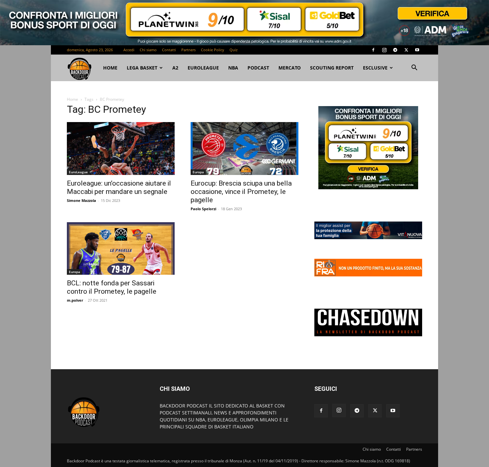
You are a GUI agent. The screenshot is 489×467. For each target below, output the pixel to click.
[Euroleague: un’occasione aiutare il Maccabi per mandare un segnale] (121, 148)
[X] (406, 50)
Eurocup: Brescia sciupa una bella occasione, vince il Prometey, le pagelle (241, 191)
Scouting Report (332, 68)
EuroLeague (203, 68)
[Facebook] (373, 50)
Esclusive (375, 68)
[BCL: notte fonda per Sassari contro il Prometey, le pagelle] (121, 248)
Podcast (258, 68)
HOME (110, 68)
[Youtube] (417, 50)
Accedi (128, 49)
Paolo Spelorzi (203, 208)
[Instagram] (384, 50)
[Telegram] (395, 50)
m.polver (75, 300)
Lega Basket (142, 68)
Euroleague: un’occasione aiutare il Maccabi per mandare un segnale (119, 187)
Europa (198, 172)
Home (72, 99)
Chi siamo (148, 49)
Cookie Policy (212, 49)
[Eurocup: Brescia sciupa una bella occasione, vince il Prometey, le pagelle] (244, 148)
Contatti (169, 49)
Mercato (289, 68)
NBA (233, 68)
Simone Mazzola (81, 200)
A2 (175, 68)
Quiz (234, 49)
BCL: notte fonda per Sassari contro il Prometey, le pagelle (111, 287)
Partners (188, 49)
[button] (414, 68)
